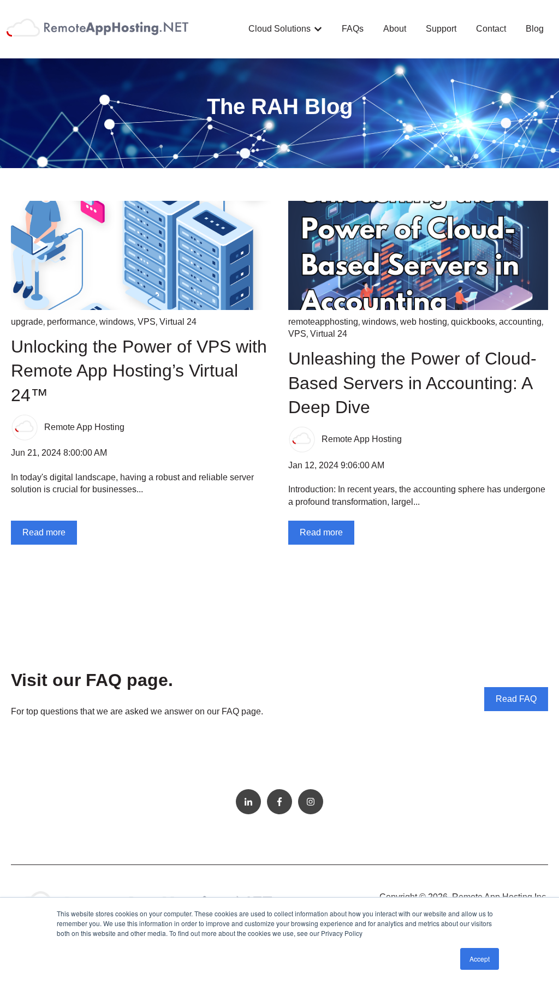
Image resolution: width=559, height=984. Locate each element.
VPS (147, 321)
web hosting (423, 321)
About (394, 28)
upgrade (27, 321)
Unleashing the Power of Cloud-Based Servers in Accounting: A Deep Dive (412, 383)
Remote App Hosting (84, 427)
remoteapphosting (323, 321)
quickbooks (473, 321)
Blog (535, 28)
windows (116, 321)
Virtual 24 (178, 321)
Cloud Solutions (279, 28)
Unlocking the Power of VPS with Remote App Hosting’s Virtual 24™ (139, 371)
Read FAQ (516, 698)
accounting (520, 321)
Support (441, 28)
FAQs (353, 28)
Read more (44, 532)
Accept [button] (479, 958)
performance (71, 321)
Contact (491, 28)
